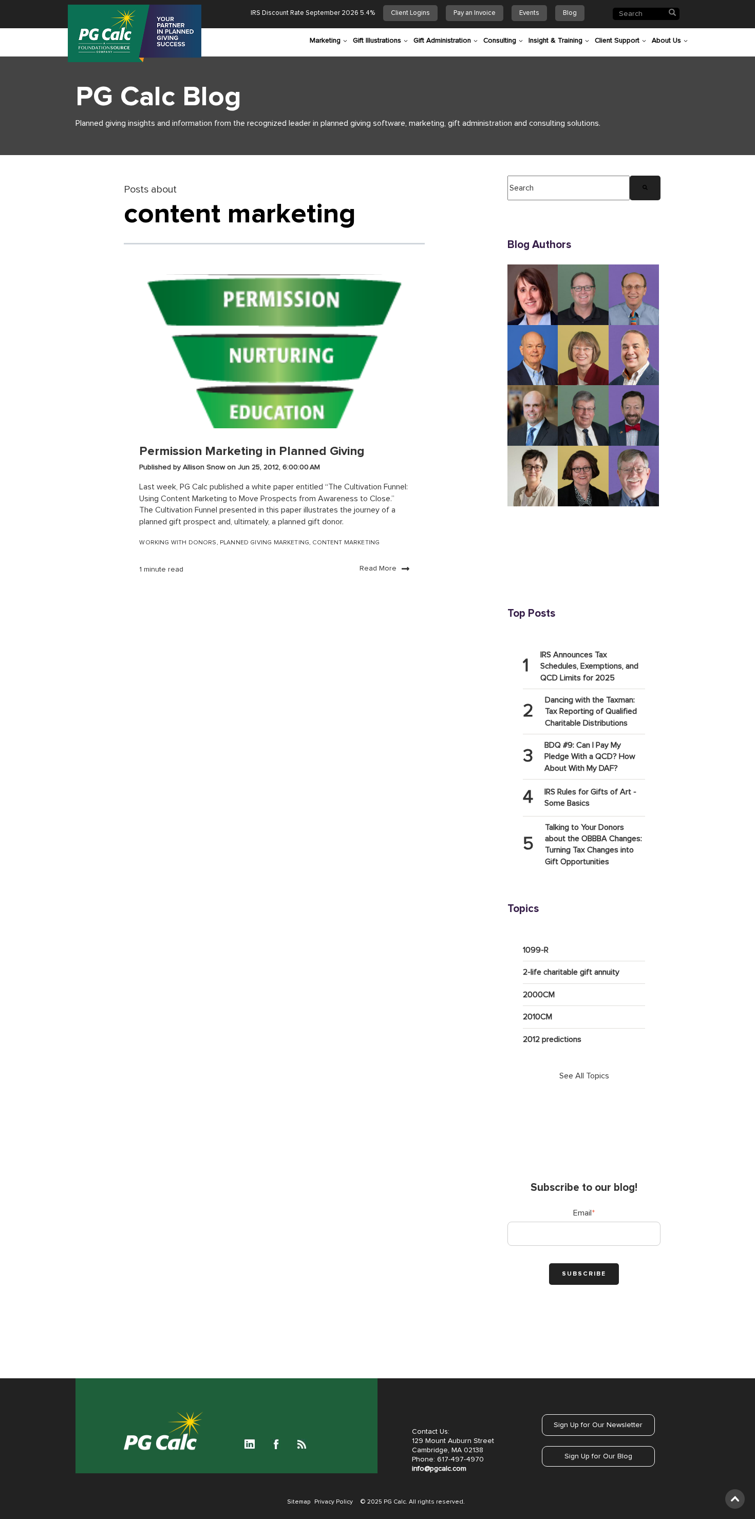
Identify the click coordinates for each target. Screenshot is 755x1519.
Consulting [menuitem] (499, 40)
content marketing (346, 543)
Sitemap (298, 1502)
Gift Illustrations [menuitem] (377, 40)
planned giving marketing (264, 543)
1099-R (536, 950)
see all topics (584, 1076)
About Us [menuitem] (666, 40)
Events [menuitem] (529, 13)
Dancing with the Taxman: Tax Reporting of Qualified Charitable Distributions (591, 711)
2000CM (539, 995)
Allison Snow (205, 467)
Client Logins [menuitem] (410, 13)
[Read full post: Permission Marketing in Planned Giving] (274, 351)
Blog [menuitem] (570, 13)
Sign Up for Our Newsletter (598, 1425)
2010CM (537, 1017)
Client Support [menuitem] (617, 40)
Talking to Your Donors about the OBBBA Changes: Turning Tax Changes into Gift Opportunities (593, 844)
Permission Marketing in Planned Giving (252, 451)
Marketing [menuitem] (325, 40)
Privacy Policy (333, 1502)
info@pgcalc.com (439, 1468)
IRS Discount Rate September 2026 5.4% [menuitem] (313, 13)
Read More (378, 568)
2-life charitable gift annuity (571, 972)
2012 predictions (552, 1039)
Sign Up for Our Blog (598, 1456)
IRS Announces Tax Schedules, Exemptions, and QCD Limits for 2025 (589, 666)
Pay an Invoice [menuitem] (475, 13)
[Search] (645, 188)
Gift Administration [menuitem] (442, 40)
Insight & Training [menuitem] (555, 40)
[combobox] (568, 188)
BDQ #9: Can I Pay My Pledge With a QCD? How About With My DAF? (589, 756)
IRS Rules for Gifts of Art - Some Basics (590, 797)
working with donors (177, 543)
